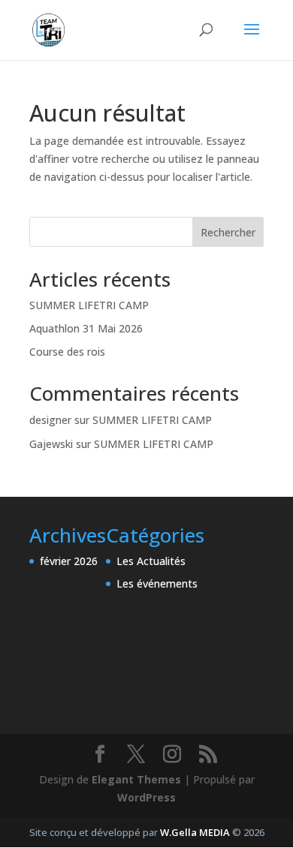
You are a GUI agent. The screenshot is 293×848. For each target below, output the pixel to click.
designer (50, 420)
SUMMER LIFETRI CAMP (89, 305)
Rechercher (228, 232)
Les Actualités (151, 561)
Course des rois (67, 351)
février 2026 (69, 561)
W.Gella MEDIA (195, 832)
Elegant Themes (136, 779)
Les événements (157, 583)
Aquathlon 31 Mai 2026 (86, 328)
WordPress (146, 797)
